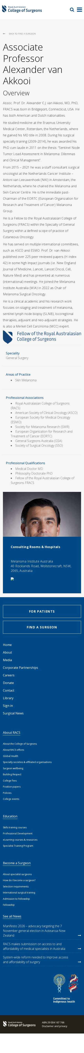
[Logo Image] (22, 11)
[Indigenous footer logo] (66, 989)
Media (7, 660)
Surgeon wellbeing (13, 768)
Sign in (8, 705)
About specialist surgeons (17, 874)
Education (10, 816)
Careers (8, 675)
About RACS (11, 732)
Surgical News (13, 713)
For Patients (42, 611)
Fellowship (9, 905)
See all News (12, 916)
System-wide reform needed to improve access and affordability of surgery (35, 959)
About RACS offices (13, 749)
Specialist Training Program (18, 845)
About (7, 652)
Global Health (10, 756)
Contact (8, 690)
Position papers (12, 786)
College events (11, 799)
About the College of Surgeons (20, 743)
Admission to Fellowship (16, 898)
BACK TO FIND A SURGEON (22, 33)
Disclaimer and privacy (54, 1026)
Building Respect (12, 774)
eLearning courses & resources (20, 839)
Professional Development (17, 833)
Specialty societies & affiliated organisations (27, 762)
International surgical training (19, 892)
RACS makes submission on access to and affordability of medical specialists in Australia (34, 946)
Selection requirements (16, 886)
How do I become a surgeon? (19, 880)
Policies (7, 793)
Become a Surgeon (17, 863)
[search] (73, 9)
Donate (8, 683)
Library (8, 698)
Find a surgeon (42, 627)
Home (7, 645)
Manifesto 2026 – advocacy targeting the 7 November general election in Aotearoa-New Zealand (34, 931)
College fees (10, 780)
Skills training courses (15, 827)
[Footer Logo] (18, 1024)
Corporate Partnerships (20, 667)
